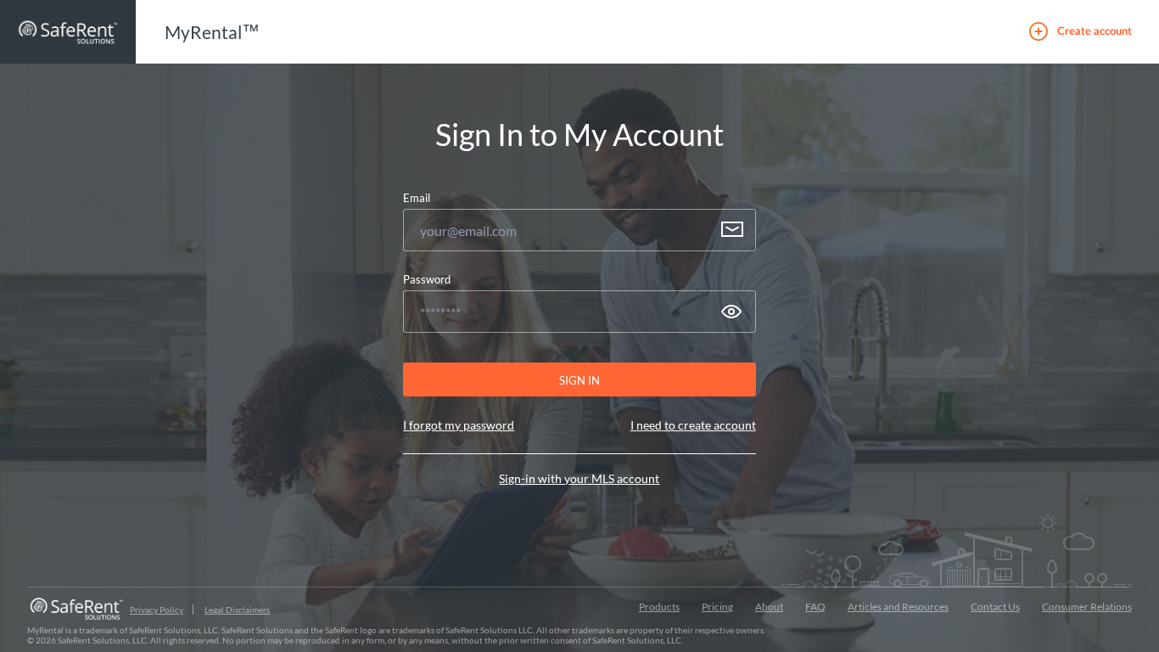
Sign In (579, 380)
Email (416, 198)
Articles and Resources (898, 606)
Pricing (717, 606)
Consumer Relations (1087, 606)
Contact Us (995, 606)
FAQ (815, 606)
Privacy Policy (156, 609)
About (769, 606)
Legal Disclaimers (237, 609)
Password (427, 279)
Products (659, 606)
